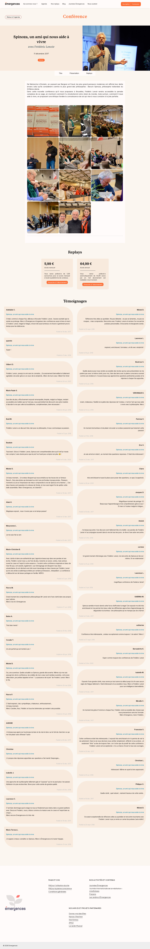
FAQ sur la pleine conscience (60, 888)
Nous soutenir (92, 4)
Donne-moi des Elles (77, 913)
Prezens (92, 894)
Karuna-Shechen (76, 916)
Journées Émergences (76, 4)
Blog (64, 4)
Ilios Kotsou (73, 920)
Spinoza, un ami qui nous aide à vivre (20, 314)
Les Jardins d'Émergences (100, 897)
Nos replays (55, 4)
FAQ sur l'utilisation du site (58, 885)
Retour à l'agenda (13, 17)
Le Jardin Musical (75, 926)
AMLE (71, 923)
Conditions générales (57, 891)
